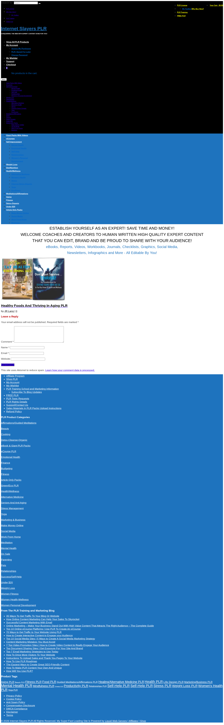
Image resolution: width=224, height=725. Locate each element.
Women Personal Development (18, 605)
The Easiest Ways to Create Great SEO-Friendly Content (37, 664)
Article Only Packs (11, 480)
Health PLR (154, 682)
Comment (7, 341)
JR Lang (9, 311)
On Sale (5, 554)
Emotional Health (10, 457)
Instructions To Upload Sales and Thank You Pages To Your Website (44, 658)
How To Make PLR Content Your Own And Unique (34, 667)
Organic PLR (59, 686)
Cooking (5, 434)
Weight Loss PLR (185, 686)
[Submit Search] (39, 3)
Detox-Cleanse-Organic (14, 440)
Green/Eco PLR (10, 485)
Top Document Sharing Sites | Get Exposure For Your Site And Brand (44, 648)
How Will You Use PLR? (19, 671)
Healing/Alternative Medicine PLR (121, 682)
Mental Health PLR (16, 685)
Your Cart (216, 5)
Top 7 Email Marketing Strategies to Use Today (32, 651)
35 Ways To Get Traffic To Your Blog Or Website (32, 616)
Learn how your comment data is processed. (70, 370)
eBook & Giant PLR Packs (15, 445)
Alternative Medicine (12, 497)
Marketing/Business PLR (198, 682)
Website (5, 358)
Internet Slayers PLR (24, 28)
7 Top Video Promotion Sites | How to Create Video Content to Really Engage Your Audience (57, 645)
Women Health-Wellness (15, 599)
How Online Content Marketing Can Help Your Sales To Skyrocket (42, 619)
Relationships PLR (98, 686)
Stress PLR (162, 686)
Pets (3, 565)
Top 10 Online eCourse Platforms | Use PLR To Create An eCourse (43, 629)
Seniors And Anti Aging (13, 502)
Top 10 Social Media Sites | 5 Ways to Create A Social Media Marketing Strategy (50, 638)
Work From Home (11, 537)
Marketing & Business (13, 519)
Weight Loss (8, 588)
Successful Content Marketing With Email (29, 622)
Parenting (6, 559)
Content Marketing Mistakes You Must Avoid (30, 642)
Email (5, 353)
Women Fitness (10, 594)
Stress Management (12, 508)
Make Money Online (12, 525)
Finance (5, 462)
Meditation (7, 542)
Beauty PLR (20, 682)
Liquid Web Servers (116, 721)
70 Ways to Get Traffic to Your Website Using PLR (34, 632)
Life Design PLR (173, 681)
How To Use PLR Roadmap (21, 661)
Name (5, 347)
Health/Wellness (10, 491)
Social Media (8, 531)
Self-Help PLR (118, 686)
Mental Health (8, 548)
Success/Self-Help (11, 576)
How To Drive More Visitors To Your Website (30, 655)
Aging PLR (7, 682)
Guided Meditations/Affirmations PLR (77, 682)
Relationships (8, 571)
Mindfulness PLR (43, 686)
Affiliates (133, 721)
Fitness (5, 474)
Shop (143, 721)
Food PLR (49, 682)
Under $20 (7, 582)
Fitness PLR (33, 682)
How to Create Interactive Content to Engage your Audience (39, 635)
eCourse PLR (8, 451)
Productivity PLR (76, 686)
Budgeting (6, 468)
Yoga (4, 514)
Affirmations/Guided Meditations (18, 423)
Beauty (5, 428)
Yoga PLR (13, 690)
